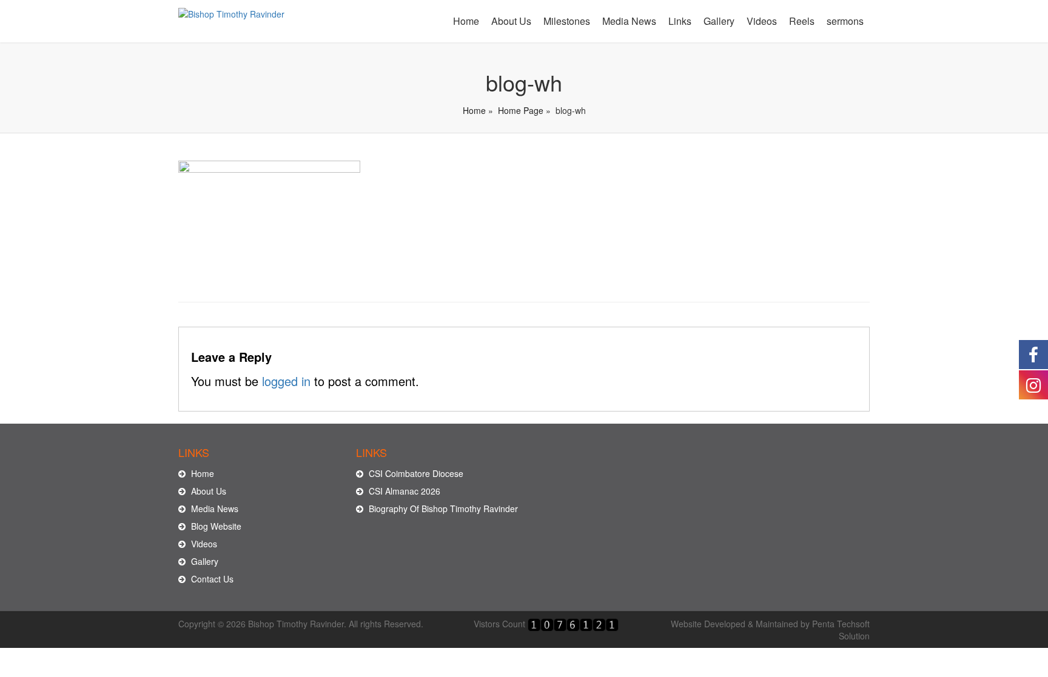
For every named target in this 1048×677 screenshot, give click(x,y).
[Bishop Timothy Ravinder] (231, 10)
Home (466, 21)
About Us (511, 21)
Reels (802, 21)
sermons (845, 21)
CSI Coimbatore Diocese (414, 473)
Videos (762, 21)
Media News (629, 21)
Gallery (719, 21)
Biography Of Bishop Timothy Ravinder (442, 508)
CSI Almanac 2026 (403, 491)
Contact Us (211, 579)
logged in (286, 381)
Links (679, 21)
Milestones (566, 21)
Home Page (520, 110)
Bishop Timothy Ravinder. (297, 624)
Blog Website (215, 526)
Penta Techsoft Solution (841, 630)
